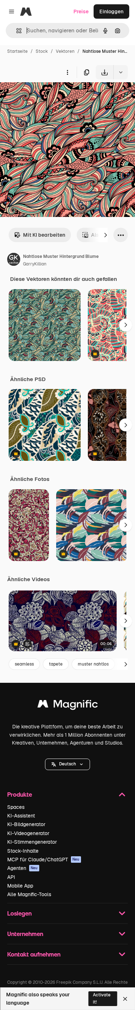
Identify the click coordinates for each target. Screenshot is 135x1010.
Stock (42, 51)
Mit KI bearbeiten (44, 235)
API (11, 877)
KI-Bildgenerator (26, 824)
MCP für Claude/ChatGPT (43, 859)
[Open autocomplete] (16, 30)
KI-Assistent (21, 815)
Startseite (17, 51)
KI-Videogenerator (28, 833)
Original (46, 96)
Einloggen (111, 11)
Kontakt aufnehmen (33, 954)
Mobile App (20, 885)
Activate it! (102, 998)
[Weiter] (105, 235)
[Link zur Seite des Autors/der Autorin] (13, 260)
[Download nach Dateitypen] (120, 72)
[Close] (125, 999)
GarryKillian (34, 264)
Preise (81, 11)
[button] (67, 764)
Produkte (19, 794)
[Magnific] (67, 705)
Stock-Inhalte (23, 851)
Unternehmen (25, 933)
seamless (24, 664)
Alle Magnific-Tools (29, 894)
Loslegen (19, 913)
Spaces (15, 807)
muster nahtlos (93, 664)
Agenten (22, 868)
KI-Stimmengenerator (32, 842)
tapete (56, 664)
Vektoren (65, 51)
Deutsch (67, 764)
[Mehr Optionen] (67, 72)
